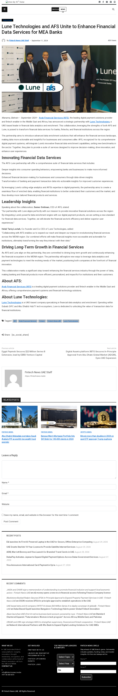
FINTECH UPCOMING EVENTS (37, 660)
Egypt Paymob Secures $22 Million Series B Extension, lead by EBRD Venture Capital (23, 353)
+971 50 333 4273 (8, 675)
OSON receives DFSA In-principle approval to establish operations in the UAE (55, 600)
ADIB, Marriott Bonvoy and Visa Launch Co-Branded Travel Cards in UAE (40, 552)
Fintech (42, 321)
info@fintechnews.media (11, 672)
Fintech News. (7, 432)
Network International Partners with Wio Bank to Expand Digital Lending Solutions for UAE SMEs (54, 625)
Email (4, 493)
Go (59, 670)
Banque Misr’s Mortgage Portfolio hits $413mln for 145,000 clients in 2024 (58, 438)
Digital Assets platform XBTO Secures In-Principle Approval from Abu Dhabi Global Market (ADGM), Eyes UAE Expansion (91, 355)
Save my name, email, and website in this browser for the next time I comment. (41, 515)
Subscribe (86, 677)
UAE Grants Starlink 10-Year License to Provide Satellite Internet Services (40, 546)
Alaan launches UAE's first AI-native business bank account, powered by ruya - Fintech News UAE (49, 614)
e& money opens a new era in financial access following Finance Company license (72, 592)
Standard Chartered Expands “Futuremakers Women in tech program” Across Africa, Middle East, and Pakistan (55, 616)
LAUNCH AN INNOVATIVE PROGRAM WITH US (38, 654)
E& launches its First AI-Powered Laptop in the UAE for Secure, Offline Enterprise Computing (49, 541)
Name (4, 482)
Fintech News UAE (54, 321)
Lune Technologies (100, 121)
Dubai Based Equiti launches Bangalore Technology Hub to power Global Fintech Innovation (57, 608)
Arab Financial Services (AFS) (54, 117)
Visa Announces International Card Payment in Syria (30, 565)
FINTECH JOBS (34, 664)
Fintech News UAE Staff (19, 40)
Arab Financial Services (27, 321)
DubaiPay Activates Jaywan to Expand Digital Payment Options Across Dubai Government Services (52, 557)
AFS (15, 321)
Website (5, 504)
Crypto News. (86, 432)
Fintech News (7, 20)
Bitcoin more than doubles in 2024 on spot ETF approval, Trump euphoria (97, 438)
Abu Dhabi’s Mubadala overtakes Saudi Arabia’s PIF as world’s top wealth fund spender (19, 439)
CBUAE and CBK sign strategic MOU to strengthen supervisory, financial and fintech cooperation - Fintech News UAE (58, 622)
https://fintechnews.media (35, 376)
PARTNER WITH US (36, 650)
